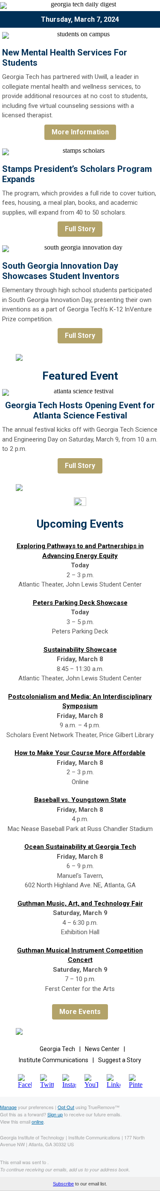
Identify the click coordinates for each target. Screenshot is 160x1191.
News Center (102, 1049)
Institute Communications (53, 1060)
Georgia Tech (57, 1049)
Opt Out (66, 1107)
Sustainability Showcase (80, 650)
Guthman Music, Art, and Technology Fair (80, 903)
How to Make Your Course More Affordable (80, 753)
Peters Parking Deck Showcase (80, 603)
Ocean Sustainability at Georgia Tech (80, 847)
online (38, 1121)
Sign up (55, 1114)
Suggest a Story (119, 1060)
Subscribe (63, 1183)
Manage (8, 1107)
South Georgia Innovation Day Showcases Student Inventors (60, 271)
